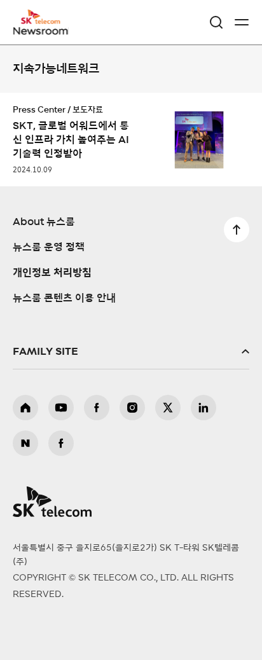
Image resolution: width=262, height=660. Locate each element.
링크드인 (203, 407)
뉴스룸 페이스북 (61, 443)
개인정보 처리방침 (52, 273)
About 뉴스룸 (44, 222)
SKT (44, 22)
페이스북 (96, 407)
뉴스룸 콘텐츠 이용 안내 (64, 298)
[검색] (216, 22)
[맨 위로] (236, 229)
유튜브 (61, 407)
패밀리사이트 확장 (131, 351)
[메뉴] (241, 22)
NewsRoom (41, 30)
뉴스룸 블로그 (25, 443)
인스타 (132, 407)
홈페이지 (25, 407)
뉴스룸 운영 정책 (49, 247)
